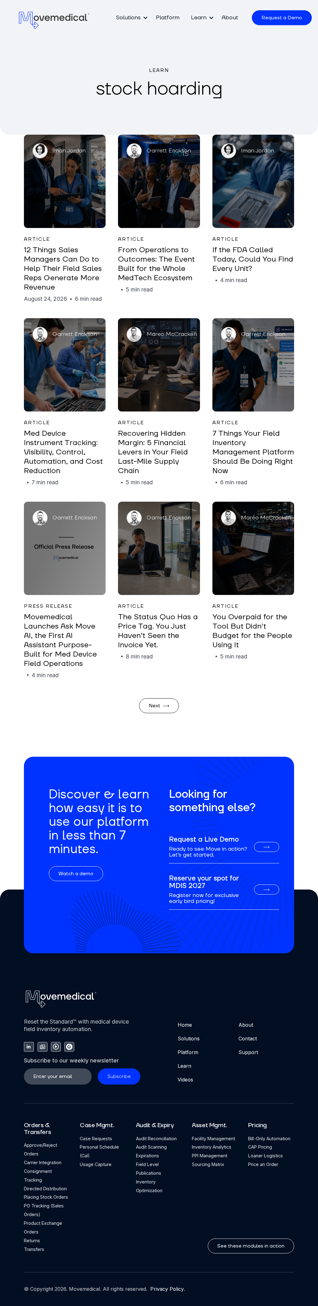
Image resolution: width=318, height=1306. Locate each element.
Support (248, 1052)
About (230, 17)
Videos (185, 1079)
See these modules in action (250, 1246)
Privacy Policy (166, 1289)
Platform (167, 17)
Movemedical (84, 1289)
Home (185, 1025)
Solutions (189, 1038)
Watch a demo (75, 874)
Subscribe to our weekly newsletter (71, 1060)
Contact (247, 1038)
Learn (184, 1066)
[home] (54, 20)
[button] (130, 17)
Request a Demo (281, 18)
